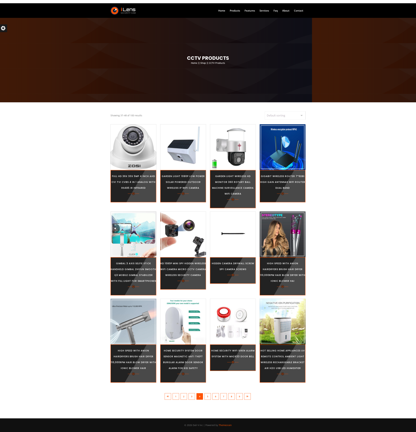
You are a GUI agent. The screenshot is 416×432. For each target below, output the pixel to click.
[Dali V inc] (123, 10)
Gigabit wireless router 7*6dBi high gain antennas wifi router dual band (282, 182)
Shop (203, 62)
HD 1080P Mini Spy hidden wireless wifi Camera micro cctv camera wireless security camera (183, 269)
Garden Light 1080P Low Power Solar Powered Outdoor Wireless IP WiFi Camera (183, 182)
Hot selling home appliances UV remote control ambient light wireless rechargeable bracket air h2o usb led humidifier (282, 359)
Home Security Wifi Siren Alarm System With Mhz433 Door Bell (233, 353)
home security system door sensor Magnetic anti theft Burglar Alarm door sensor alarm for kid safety (183, 359)
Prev (168, 396)
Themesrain (225, 425)
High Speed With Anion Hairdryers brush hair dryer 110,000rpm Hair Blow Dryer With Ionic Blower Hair (133, 359)
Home (194, 62)
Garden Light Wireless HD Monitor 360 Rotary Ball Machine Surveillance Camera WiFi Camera (233, 185)
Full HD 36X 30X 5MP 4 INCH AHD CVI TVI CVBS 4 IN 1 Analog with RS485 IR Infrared (133, 182)
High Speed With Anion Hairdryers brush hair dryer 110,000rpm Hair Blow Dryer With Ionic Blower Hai (282, 272)
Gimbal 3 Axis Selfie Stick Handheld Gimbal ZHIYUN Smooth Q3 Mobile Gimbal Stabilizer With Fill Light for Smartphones (133, 272)
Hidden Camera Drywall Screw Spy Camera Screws (233, 266)
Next (247, 396)
